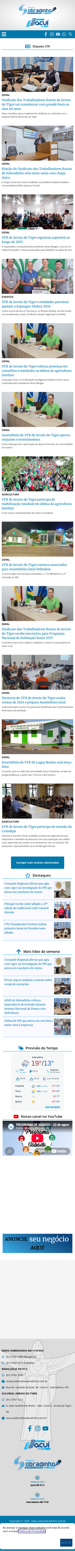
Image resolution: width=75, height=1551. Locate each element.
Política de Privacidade (31, 1531)
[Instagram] (52, 34)
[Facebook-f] (46, 34)
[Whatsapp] (64, 34)
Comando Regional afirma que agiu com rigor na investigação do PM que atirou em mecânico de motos (28, 888)
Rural (6, 624)
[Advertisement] (37, 1195)
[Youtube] (58, 34)
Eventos (7, 296)
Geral (6, 94)
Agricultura (10, 494)
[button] (4, 34)
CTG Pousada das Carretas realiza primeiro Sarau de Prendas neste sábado (25, 928)
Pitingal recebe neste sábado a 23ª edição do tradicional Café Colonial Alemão (26, 908)
